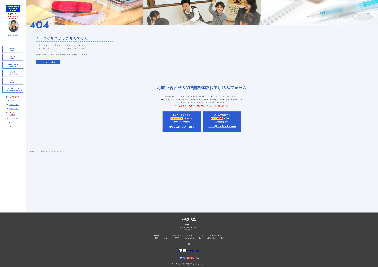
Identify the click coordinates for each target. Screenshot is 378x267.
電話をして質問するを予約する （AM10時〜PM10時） (182, 121)
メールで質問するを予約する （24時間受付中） (222, 121)
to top (374, 263)
